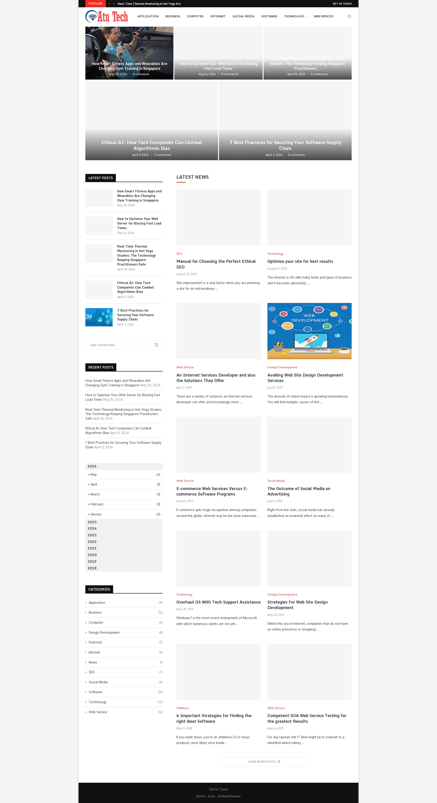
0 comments (141, 74)
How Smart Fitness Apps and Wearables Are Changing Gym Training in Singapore (129, 66)
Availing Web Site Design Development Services (305, 378)
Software (269, 16)
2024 (92, 528)
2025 (92, 522)
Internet (218, 16)
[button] (109, 3)
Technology (294, 16)
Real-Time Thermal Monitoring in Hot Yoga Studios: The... (157, 4)
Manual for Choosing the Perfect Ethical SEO (216, 264)
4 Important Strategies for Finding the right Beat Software (214, 718)
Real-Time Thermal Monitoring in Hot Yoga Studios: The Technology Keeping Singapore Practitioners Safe (136, 255)
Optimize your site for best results (300, 261)
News (126, 662)
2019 (92, 561)
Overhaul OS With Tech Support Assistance (218, 602)
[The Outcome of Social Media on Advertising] (309, 445)
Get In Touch (342, 4)
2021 (92, 548)
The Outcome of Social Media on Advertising (298, 491)
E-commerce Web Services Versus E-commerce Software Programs (212, 491)
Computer (195, 16)
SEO (126, 672)
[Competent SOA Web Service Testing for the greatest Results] (309, 672)
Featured (126, 642)
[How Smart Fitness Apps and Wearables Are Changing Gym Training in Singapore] (129, 53)
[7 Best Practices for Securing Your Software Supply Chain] (285, 120)
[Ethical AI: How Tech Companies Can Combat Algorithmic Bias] (151, 120)
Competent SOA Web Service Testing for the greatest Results (306, 718)
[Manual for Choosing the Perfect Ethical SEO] (218, 217)
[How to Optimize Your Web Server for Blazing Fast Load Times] (218, 53)
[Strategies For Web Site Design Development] (309, 558)
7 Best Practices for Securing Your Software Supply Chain (285, 145)
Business (172, 16)
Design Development (126, 632)
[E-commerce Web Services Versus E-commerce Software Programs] (218, 445)
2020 (92, 555)
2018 (92, 568)
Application (148, 16)
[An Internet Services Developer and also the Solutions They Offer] (218, 331)
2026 (92, 466)
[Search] (349, 16)
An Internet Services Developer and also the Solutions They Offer (215, 378)
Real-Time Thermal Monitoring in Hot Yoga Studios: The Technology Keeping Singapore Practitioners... (307, 63)
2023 (92, 535)
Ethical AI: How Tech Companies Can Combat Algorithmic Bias (151, 145)
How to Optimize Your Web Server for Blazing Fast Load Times (218, 66)
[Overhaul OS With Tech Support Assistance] (218, 558)
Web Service (323, 16)
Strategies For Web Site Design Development (297, 605)
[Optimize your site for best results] (309, 217)
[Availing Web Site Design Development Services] (309, 331)
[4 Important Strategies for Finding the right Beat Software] (218, 672)
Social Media (243, 16)
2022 (92, 541)
